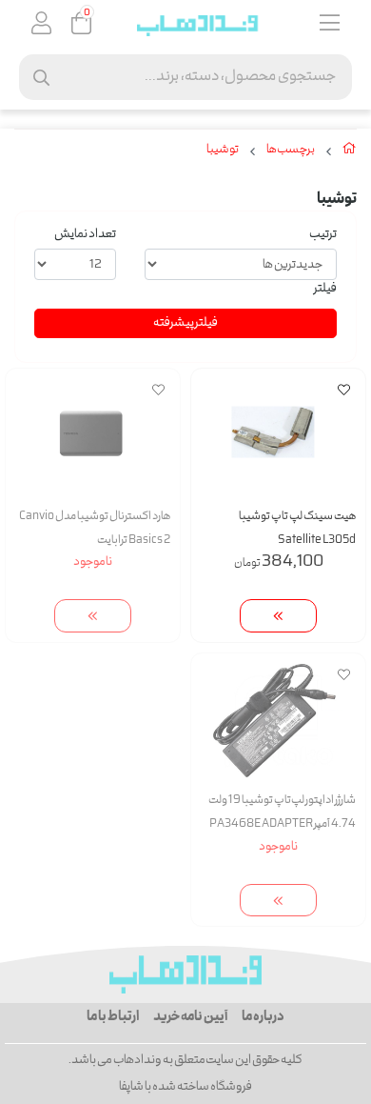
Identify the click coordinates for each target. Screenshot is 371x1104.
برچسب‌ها (290, 150)
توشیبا (222, 150)
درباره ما (263, 1017)
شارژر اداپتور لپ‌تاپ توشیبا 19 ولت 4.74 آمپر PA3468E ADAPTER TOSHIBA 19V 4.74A (282, 813)
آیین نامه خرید (190, 1017)
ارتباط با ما (113, 1017)
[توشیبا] (185, 974)
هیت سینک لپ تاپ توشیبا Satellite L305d (297, 529)
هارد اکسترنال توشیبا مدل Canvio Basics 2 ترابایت (94, 529)
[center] (41, 77)
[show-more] (279, 615)
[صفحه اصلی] (349, 152)
